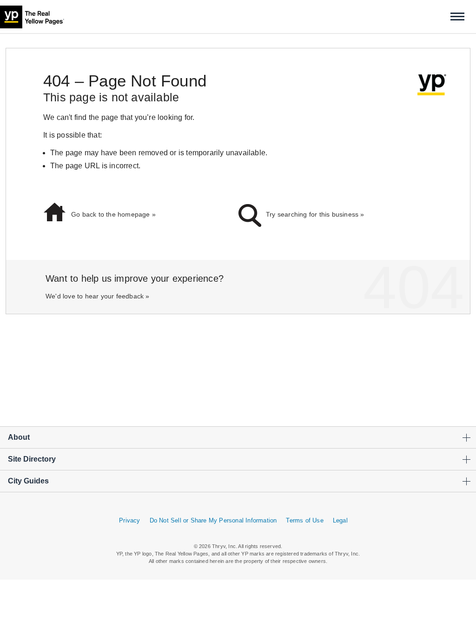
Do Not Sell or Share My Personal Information (213, 520)
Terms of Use (304, 520)
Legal (340, 520)
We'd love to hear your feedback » (98, 296)
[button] (457, 16)
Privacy (129, 520)
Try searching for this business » (315, 214)
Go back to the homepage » (113, 214)
